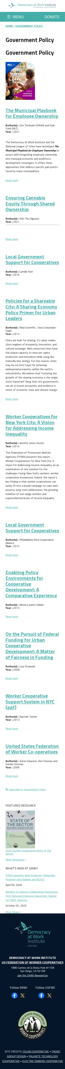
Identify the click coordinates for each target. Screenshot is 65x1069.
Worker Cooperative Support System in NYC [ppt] (30, 701)
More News (12, 912)
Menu (15, 17)
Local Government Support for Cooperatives (32, 259)
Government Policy (29, 26)
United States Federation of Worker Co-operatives (32, 748)
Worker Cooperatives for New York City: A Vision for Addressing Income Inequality (32, 425)
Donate (52, 17)
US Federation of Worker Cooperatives (32, 962)
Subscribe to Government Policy (27, 789)
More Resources (15, 860)
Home (9, 26)
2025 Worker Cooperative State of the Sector (28, 852)
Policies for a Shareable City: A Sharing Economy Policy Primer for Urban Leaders (31, 309)
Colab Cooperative (36, 1051)
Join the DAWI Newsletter (32, 975)
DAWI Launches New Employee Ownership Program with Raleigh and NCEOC (30, 877)
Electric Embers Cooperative (42, 1061)
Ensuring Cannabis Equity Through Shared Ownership (30, 203)
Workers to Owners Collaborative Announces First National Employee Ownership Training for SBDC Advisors (32, 896)
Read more (12, 180)
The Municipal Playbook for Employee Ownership (32, 113)
